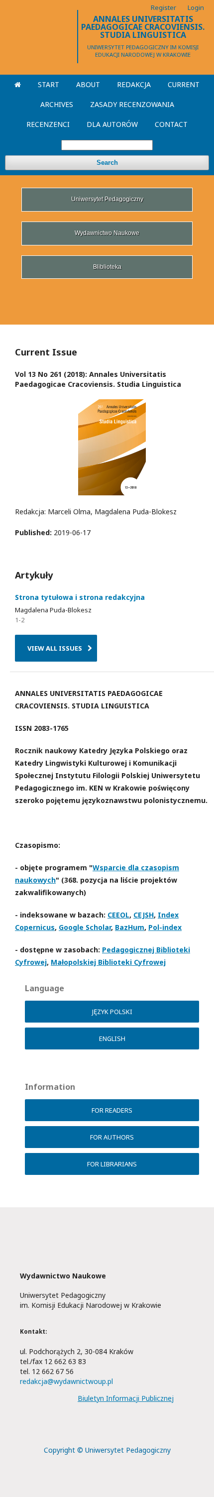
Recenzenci (48, 124)
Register (163, 7)
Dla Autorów (112, 124)
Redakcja (134, 84)
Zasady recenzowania (132, 104)
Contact (171, 124)
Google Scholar (85, 927)
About (88, 84)
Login (196, 7)
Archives (56, 104)
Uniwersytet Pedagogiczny (107, 199)
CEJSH (143, 915)
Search (107, 162)
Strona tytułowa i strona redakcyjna (80, 597)
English (112, 1038)
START (48, 84)
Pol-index (165, 927)
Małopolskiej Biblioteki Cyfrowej (108, 962)
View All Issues (54, 648)
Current (184, 84)
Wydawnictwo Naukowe (107, 233)
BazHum (129, 927)
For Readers (112, 1110)
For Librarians (112, 1163)
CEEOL (118, 915)
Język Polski (112, 1011)
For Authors (112, 1137)
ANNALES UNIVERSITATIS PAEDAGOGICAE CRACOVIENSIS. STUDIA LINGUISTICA (143, 26)
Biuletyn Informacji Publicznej (126, 1398)
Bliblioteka (107, 266)
